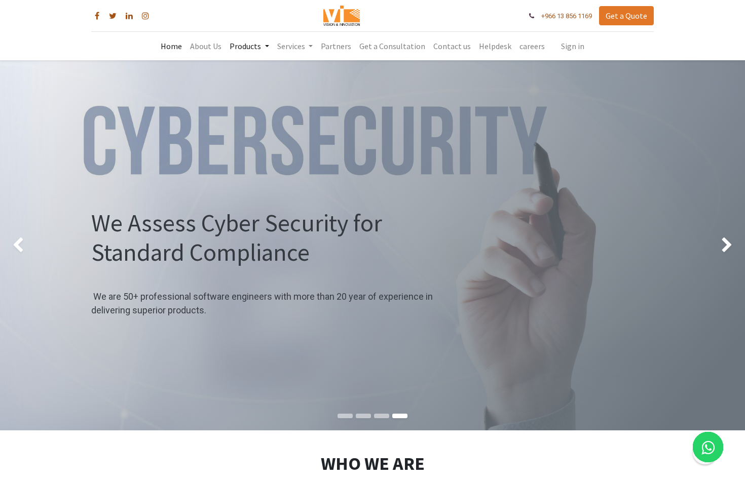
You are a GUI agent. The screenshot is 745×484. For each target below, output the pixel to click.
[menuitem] (171, 46)
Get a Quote (626, 16)
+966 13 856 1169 (566, 16)
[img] (30, 245)
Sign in (572, 46)
